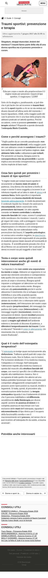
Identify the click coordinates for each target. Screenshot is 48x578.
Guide (9, 18)
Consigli (17, 18)
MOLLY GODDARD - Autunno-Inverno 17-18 (19, 538)
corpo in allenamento (32, 329)
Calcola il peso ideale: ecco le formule (16, 520)
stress (39, 192)
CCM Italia (34, 553)
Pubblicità (24, 553)
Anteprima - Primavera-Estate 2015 (15, 516)
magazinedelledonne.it (26, 481)
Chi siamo (11, 550)
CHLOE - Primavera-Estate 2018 (14, 513)
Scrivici (19, 550)
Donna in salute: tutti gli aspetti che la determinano (34, 493)
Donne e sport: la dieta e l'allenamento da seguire (13, 493)
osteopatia (8, 351)
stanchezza (40, 235)
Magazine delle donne (12, 481)
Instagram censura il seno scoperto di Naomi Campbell (23, 518)
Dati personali (14, 553)
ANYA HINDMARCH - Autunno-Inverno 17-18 (19, 534)
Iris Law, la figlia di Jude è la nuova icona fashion (21, 540)
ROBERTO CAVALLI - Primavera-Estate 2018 (19, 511)
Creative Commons (25, 483)
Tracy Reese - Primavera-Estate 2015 (16, 531)
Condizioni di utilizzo (32, 550)
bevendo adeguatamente (12, 201)
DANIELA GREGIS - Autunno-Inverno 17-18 (18, 536)
